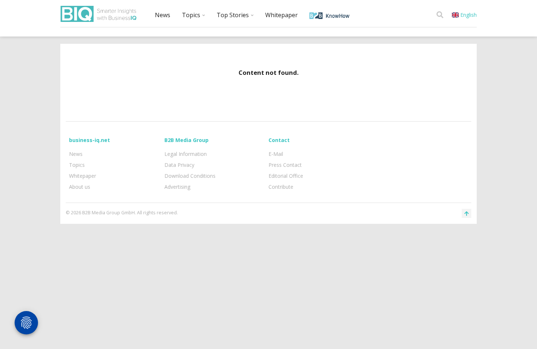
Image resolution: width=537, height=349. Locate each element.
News (162, 15)
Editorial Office (285, 175)
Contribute (280, 186)
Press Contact (285, 164)
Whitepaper (281, 15)
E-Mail (275, 153)
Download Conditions (190, 175)
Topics (192, 15)
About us (79, 186)
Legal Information (185, 153)
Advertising (177, 186)
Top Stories (233, 15)
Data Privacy (179, 164)
